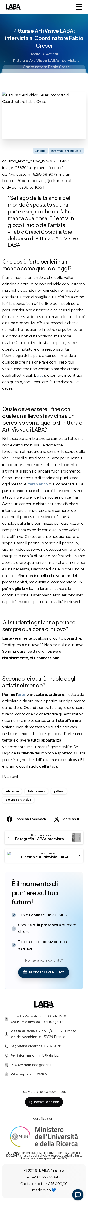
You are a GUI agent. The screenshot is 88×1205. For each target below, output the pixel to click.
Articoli (52, 54)
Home (35, 54)
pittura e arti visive (18, 799)
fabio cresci (36, 791)
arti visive (12, 791)
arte (40, 375)
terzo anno (38, 484)
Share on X (70, 819)
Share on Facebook (30, 819)
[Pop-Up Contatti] (77, 1194)
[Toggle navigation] (78, 7)
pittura (59, 791)
